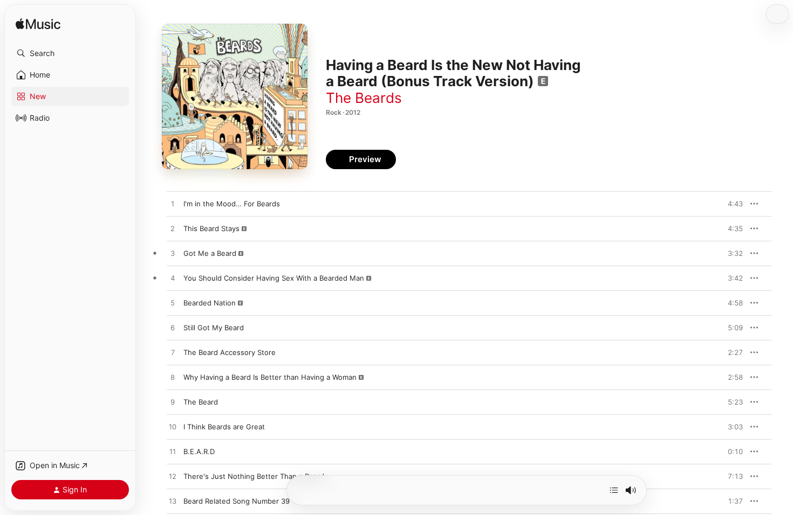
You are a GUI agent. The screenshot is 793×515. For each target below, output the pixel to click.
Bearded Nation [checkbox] (209, 302)
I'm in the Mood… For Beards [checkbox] (231, 203)
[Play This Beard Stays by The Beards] (172, 229)
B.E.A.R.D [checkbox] (199, 451)
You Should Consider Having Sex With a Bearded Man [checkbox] (273, 278)
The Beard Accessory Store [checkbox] (229, 352)
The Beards (364, 97)
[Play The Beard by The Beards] (172, 402)
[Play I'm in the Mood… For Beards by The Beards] (172, 204)
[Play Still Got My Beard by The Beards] (172, 328)
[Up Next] (613, 490)
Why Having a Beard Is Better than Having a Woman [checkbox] (270, 377)
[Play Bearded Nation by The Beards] (172, 303)
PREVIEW (731, 203)
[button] (70, 53)
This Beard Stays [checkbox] (211, 228)
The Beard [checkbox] (200, 402)
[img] (38, 24)
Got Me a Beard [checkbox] (209, 253)
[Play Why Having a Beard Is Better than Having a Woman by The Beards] (172, 377)
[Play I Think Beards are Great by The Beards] (172, 427)
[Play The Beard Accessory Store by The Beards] (172, 353)
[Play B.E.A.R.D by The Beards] (172, 452)
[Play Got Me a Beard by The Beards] (172, 254)
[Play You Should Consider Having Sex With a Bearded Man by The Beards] (172, 278)
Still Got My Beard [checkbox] (213, 327)
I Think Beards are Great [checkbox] (224, 426)
